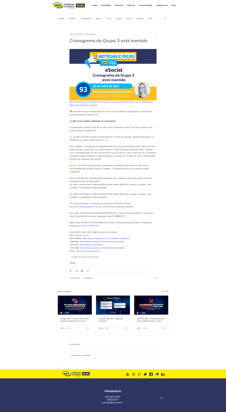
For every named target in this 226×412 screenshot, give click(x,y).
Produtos (72, 19)
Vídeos (98, 19)
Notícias (73, 263)
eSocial (129, 19)
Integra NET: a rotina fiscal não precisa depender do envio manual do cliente (75, 319)
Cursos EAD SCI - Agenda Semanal (111, 319)
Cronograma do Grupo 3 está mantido (85, 257)
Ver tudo (165, 291)
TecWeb (61, 19)
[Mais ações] (155, 34)
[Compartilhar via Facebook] (70, 271)
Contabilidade (86, 19)
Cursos (108, 19)
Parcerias (140, 19)
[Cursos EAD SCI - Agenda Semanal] (113, 305)
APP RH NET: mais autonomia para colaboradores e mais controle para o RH (150, 319)
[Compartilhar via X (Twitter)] (76, 271)
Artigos (119, 19)
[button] (165, 18)
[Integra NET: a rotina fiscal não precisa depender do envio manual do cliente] (75, 305)
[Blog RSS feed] (184, 5)
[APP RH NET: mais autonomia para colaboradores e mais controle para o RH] (151, 305)
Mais (150, 19)
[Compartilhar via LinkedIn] (82, 271)
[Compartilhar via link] (88, 271)
